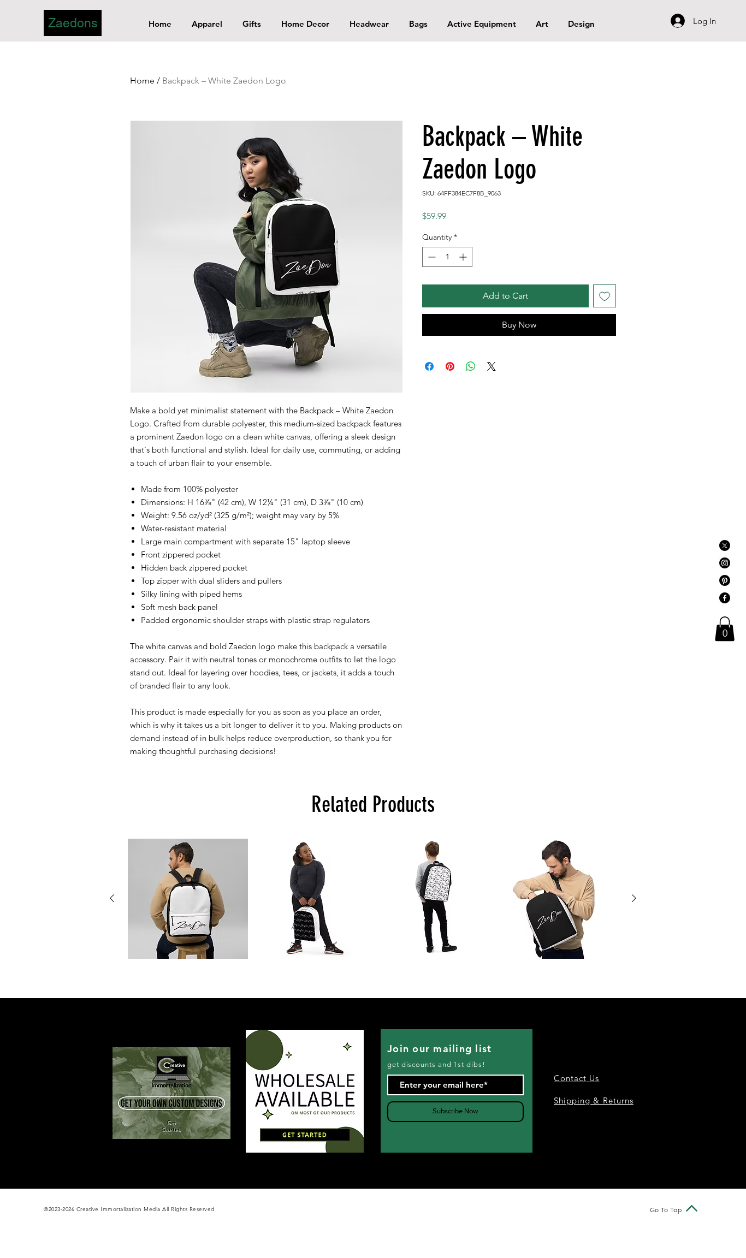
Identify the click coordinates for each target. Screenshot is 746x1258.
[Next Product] (634, 898)
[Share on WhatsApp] (470, 366)
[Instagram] (724, 562)
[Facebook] (724, 597)
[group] (373, 898)
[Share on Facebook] (429, 366)
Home (142, 80)
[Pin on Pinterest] (450, 366)
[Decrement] (430, 256)
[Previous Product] (112, 898)
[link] (724, 628)
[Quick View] (188, 899)
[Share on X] (491, 366)
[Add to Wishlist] (604, 295)
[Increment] (464, 256)
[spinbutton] (447, 256)
